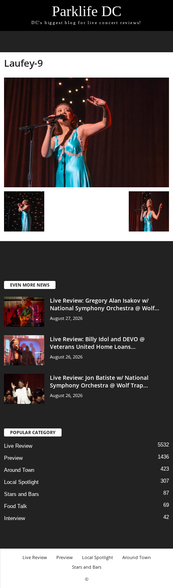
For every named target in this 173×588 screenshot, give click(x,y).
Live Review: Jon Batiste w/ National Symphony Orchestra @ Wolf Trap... (99, 381)
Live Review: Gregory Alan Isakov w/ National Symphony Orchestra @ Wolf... (104, 304)
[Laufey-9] (86, 132)
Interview (14, 518)
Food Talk (15, 506)
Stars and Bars (21, 494)
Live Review (18, 446)
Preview (13, 458)
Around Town (19, 470)
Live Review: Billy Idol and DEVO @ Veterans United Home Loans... (97, 342)
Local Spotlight (21, 482)
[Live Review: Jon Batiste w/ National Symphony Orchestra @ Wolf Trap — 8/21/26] (24, 389)
